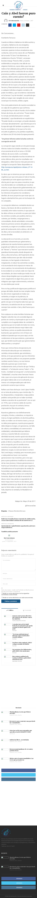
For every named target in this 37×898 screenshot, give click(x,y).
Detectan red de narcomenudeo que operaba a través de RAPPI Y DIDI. (21, 731)
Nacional (14, 661)
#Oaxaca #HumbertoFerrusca (16, 511)
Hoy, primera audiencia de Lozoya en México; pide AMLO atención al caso (21, 658)
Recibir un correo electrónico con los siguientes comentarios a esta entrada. (15, 594)
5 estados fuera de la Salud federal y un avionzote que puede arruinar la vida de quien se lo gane (22, 627)
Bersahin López (13, 715)
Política (23, 620)
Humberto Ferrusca (15, 9)
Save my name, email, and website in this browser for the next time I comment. (17, 590)
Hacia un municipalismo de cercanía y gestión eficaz (21, 749)
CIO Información (14, 20)
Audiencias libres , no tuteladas (19, 740)
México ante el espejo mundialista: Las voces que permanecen (21, 759)
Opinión (25, 9)
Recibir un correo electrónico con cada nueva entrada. (18, 597)
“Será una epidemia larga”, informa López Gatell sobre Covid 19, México (20, 635)
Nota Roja (12, 733)
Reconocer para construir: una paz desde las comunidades (22, 722)
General (20, 752)
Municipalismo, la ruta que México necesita (20, 712)
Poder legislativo (16, 620)
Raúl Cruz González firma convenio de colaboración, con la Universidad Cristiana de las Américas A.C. (18, 519)
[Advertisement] (18, 686)
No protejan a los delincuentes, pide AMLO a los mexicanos (22, 650)
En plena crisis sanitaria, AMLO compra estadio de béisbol (22, 643)
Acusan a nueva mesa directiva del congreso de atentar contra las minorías (22, 617)
